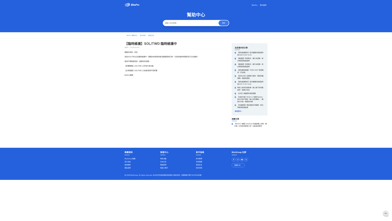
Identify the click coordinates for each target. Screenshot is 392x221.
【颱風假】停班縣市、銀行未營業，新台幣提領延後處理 (250, 59)
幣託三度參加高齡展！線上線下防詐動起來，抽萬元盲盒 (250, 89)
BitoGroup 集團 (130, 159)
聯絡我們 (163, 165)
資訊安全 (199, 165)
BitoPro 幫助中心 (132, 35)
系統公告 (151, 35)
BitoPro (254, 5)
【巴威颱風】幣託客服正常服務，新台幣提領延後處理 (250, 106)
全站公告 (163, 162)
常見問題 (199, 162)
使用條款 (128, 165)
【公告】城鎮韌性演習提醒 (246, 93)
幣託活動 (163, 159)
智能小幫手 (164, 168)
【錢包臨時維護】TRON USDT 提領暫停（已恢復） (250, 71)
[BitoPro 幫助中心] (132, 6)
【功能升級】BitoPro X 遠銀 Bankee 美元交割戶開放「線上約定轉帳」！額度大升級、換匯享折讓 (250, 99)
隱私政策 (128, 168)
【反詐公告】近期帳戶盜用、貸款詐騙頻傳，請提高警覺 (250, 77)
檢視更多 (238, 111)
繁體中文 (237, 165)
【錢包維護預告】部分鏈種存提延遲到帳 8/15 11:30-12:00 (250, 83)
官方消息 (143, 35)
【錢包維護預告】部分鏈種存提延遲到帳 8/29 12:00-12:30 (250, 54)
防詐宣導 (199, 168)
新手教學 (199, 159)
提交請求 (263, 5)
